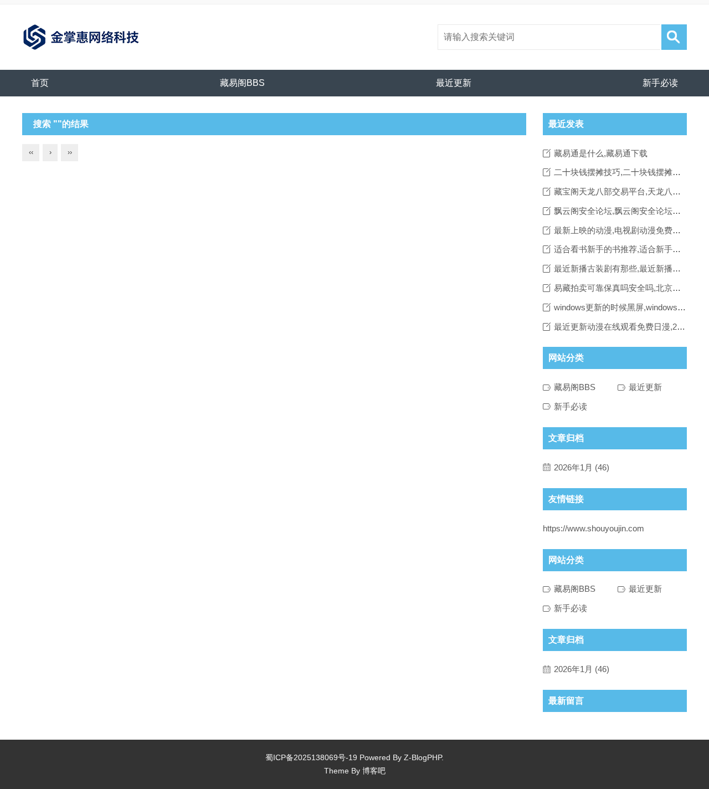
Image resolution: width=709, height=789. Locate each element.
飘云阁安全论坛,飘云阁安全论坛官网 (621, 211)
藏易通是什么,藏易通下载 (601, 153)
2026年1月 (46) (581, 467)
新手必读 (660, 83)
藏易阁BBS (242, 83)
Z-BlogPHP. (424, 757)
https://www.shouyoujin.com (593, 528)
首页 (40, 83)
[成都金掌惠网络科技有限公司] (81, 37)
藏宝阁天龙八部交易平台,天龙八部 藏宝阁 (631, 191)
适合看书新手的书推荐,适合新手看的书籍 (630, 249)
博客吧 (374, 770)
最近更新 (453, 83)
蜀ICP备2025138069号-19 (311, 757)
